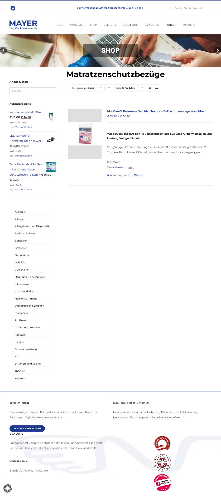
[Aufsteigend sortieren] (108, 87)
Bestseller (21, 247)
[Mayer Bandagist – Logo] (23, 21)
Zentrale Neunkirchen (66, 448)
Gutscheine (21, 269)
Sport (18, 356)
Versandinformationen (67, 412)
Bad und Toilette (25, 233)
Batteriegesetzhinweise (146, 417)
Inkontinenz (22, 284)
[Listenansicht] (156, 88)
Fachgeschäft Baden (54, 443)
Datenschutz (170, 412)
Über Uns (90, 412)
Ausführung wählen (120, 175)
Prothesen (21, 320)
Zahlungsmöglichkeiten (26, 417)
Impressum (121, 417)
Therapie (20, 370)
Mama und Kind (24, 291)
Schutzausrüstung (26, 349)
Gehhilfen (20, 262)
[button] (7, 488)
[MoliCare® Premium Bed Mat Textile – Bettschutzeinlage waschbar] (84, 134)
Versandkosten (116, 167)
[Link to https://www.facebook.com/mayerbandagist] (13, 8)
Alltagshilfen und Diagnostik (32, 226)
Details (139, 175)
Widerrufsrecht (174, 417)
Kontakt (45, 412)
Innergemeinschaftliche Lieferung (136, 412)
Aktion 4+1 (21, 211)
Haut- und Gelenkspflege (30, 276)
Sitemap (192, 412)
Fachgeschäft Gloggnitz (86, 443)
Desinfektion (22, 255)
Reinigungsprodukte (27, 327)
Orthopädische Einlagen (29, 305)
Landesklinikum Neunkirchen (30, 448)
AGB (183, 412)
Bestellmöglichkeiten (24, 412)
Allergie (19, 219)
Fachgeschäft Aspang (24, 443)
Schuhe (19, 341)
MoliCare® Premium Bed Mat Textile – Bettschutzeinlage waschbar (156, 111)
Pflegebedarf (22, 313)
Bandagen (21, 240)
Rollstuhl (20, 334)
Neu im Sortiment (26, 298)
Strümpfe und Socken (28, 363)
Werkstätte (90, 448)
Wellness (20, 378)
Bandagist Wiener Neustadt (28, 470)
